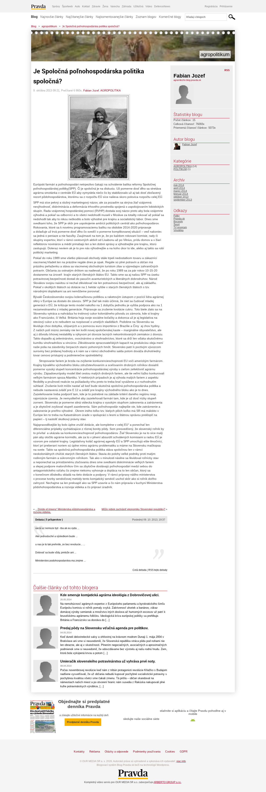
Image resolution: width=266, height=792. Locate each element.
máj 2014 (179, 185)
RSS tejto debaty (157, 570)
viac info (181, 761)
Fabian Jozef (91, 90)
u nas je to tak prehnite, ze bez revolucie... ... (60, 544)
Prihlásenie (226, 6)
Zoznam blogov (146, 17)
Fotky (177, 215)
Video (148, 6)
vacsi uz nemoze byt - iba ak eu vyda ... (57, 528)
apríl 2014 (179, 188)
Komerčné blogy (170, 17)
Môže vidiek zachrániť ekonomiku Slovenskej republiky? (133, 509)
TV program (180, 227)
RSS (227, 70)
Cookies (170, 751)
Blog (34, 16)
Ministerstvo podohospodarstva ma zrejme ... (60, 560)
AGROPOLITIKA (110, 90)
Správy (56, 6)
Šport (177, 224)
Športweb (67, 6)
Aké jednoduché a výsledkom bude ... (56, 536)
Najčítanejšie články (79, 17)
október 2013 (181, 196)
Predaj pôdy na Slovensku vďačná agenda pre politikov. (104, 628)
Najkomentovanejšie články (114, 17)
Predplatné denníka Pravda (83, 722)
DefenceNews (162, 6)
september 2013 (183, 199)
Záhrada (126, 6)
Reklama (94, 751)
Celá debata (140, 570)
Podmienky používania (146, 751)
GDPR (183, 751)
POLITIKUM (180, 169)
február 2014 (181, 193)
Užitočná (138, 6)
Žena (105, 6)
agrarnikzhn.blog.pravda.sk (187, 80)
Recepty (178, 221)
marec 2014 (180, 191)
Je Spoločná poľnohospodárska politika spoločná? (90, 26)
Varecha (115, 6)
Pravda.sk (179, 218)
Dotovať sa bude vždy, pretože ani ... (55, 552)
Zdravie (96, 6)
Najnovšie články (51, 17)
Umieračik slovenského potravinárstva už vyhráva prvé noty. (107, 661)
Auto (77, 6)
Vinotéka (178, 230)
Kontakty (79, 751)
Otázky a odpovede (116, 751)
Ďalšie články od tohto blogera (65, 587)
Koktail (86, 6)
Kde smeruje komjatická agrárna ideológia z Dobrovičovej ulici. (109, 595)
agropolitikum (49, 26)
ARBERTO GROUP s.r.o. (167, 782)
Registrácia (211, 6)
